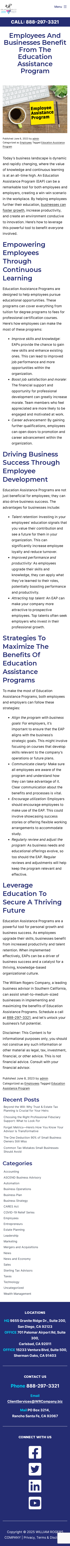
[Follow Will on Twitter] (35, 1469)
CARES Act (11, 1206)
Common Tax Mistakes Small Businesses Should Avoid (31, 1149)
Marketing (10, 1241)
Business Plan (13, 1195)
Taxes (7, 1276)
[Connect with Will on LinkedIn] (35, 1486)
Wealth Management (17, 1293)
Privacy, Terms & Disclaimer (45, 1537)
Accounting (11, 1171)
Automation (11, 1183)
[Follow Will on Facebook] (35, 1452)
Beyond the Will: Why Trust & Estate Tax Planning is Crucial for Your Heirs (31, 1108)
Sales (7, 1264)
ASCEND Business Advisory (22, 1177)
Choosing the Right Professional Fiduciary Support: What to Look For (32, 1119)
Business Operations (17, 1189)
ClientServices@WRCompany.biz (35, 1401)
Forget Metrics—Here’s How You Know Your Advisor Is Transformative (33, 1129)
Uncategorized (14, 1288)
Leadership (11, 1235)
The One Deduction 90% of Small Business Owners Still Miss (32, 1139)
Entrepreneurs (13, 1224)
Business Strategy (16, 1200)
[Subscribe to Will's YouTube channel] (35, 1503)
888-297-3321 (42, 22)
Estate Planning (14, 1229)
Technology (11, 1282)
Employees (26, 142)
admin (35, 138)
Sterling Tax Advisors (18, 1270)
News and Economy (17, 1259)
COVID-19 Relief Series (19, 1212)
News (7, 1253)
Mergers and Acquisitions (21, 1247)
